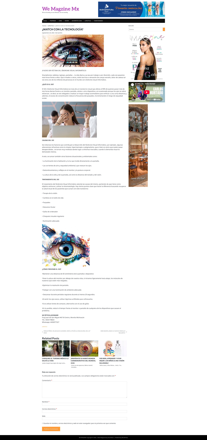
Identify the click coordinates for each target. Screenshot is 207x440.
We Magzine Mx (60, 9)
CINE (60, 21)
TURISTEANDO (98, 21)
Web (43, 416)
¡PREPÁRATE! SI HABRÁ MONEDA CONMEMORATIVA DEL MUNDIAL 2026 (83, 360)
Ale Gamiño (58, 33)
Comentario (47, 380)
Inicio (45, 21)
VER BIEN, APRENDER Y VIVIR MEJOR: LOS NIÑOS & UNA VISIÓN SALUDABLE (111, 360)
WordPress (125, 437)
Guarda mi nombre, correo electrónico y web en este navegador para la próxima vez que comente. (80, 423)
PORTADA (53, 21)
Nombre (45, 402)
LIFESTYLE (88, 21)
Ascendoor (111, 437)
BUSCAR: (131, 26)
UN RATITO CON (77, 21)
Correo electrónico (49, 409)
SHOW (67, 21)
